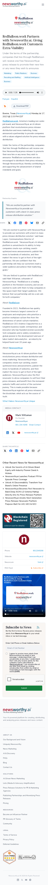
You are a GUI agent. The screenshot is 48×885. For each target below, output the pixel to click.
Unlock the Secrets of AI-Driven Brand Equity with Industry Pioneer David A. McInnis (22, 470)
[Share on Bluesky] (31, 222)
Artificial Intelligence (32, 77)
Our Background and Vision (14, 739)
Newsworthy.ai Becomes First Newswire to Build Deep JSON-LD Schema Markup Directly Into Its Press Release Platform (24, 491)
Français (6, 99)
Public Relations (21, 73)
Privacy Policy (8, 839)
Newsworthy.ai (23, 113)
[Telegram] (30, 880)
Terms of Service (10, 835)
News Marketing (9, 749)
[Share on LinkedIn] (20, 222)
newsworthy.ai (30, 432)
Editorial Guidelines (11, 844)
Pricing (5, 803)
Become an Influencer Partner (15, 814)
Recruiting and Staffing (12, 77)
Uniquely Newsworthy (12, 744)
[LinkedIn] (7, 432)
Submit (24, 688)
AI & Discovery (9, 753)
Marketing (7, 73)
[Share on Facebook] (14, 222)
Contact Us (7, 767)
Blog (5, 762)
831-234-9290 (21, 425)
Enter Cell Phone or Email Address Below (23, 643)
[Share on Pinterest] (26, 222)
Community (7, 823)
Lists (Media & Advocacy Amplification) (19, 783)
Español (14, 99)
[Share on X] (9, 222)
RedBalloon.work (10, 121)
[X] (13, 432)
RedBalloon (14, 302)
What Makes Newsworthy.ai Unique (19, 401)
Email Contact (35, 425)
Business (34, 73)
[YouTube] (19, 432)
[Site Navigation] (42, 4)
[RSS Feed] (5, 106)
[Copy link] (43, 222)
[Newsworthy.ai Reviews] (9, 857)
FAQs (5, 758)
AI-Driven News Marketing (14, 778)
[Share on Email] (37, 222)
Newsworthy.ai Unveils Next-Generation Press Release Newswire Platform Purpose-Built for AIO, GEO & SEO (23, 501)
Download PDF (22, 106)
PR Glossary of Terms (12, 819)
